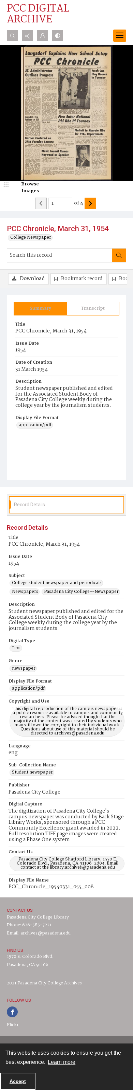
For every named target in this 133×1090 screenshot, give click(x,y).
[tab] (40, 308)
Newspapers (25, 591)
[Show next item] (90, 203)
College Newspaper (30, 237)
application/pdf (35, 425)
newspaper (23, 668)
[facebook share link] (12, 1011)
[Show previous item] (41, 203)
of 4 (78, 203)
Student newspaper (32, 772)
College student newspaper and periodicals (57, 583)
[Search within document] (119, 255)
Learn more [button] (61, 1062)
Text (16, 648)
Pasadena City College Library (38, 917)
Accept (18, 1081)
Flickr (13, 1025)
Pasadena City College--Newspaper (81, 591)
